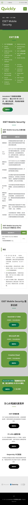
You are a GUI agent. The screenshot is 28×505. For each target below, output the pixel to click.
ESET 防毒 (12, 17)
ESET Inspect (20, 77)
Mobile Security (21, 44)
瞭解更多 (7, 109)
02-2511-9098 (24, 2)
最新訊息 (10, 2)
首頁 (3, 17)
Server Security (21, 58)
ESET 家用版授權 (8, 44)
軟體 (7, 17)
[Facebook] (14, 496)
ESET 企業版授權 (21, 51)
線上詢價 (18, 389)
